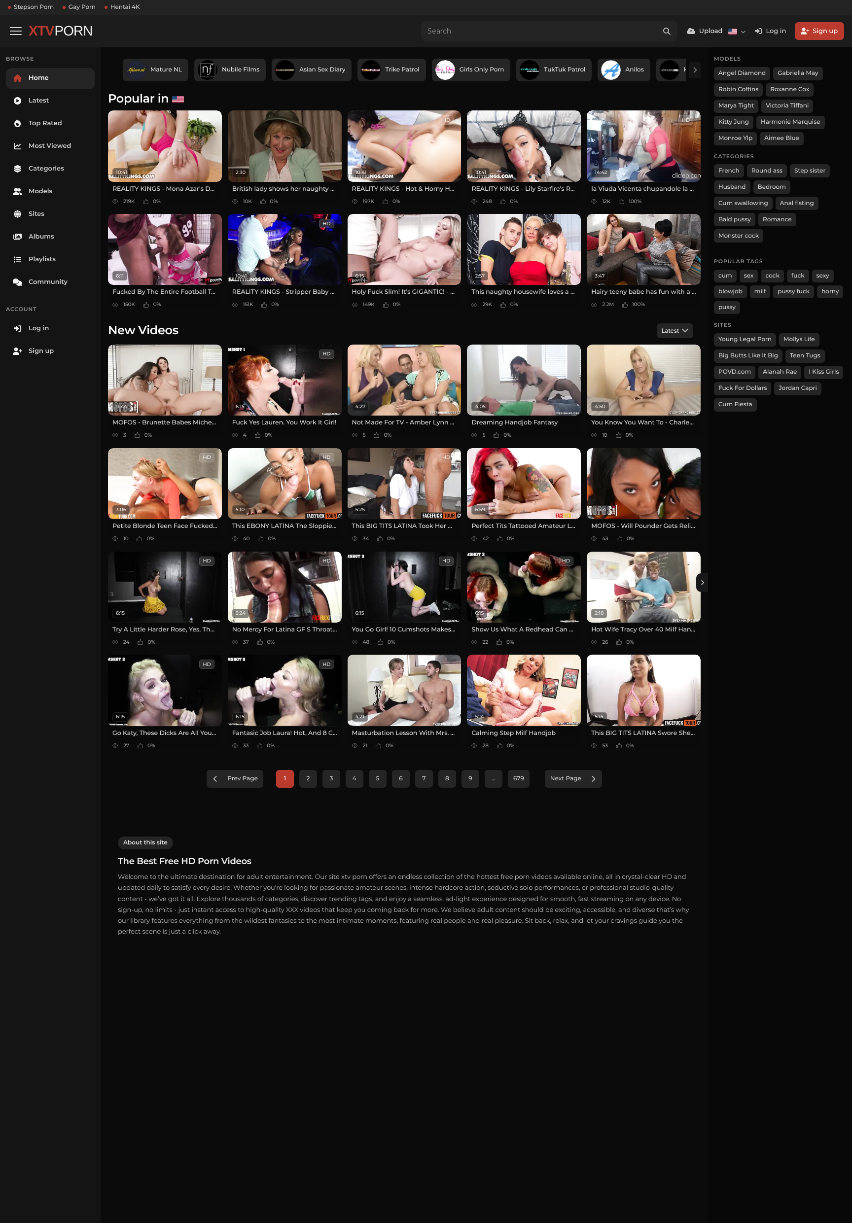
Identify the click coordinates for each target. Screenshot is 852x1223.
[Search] (667, 31)
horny (830, 291)
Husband (732, 187)
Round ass (766, 171)
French (729, 171)
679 (518, 778)
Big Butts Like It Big (748, 355)
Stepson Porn (34, 7)
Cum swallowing (743, 203)
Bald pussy (734, 219)
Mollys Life (799, 339)
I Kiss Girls (824, 372)
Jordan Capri (797, 388)
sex (749, 276)
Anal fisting (797, 203)
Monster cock (738, 236)
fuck (798, 276)
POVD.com (734, 372)
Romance (777, 219)
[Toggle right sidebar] (702, 582)
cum (725, 276)
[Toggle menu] (16, 31)
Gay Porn (82, 7)
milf (760, 291)
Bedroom (772, 187)
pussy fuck (794, 291)
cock (772, 276)
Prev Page (242, 778)
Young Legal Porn (745, 339)
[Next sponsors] (695, 70)
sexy (822, 276)
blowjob (730, 291)
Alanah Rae (780, 372)
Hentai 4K (125, 7)
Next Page (565, 778)
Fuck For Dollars (742, 388)
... (494, 778)
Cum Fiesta (735, 404)
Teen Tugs (805, 355)
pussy (727, 307)
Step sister (809, 171)
